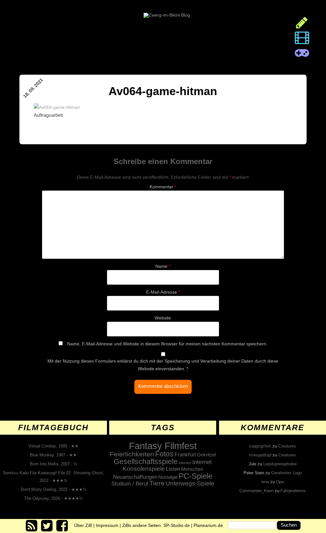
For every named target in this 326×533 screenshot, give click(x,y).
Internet (202, 462)
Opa (280, 481)
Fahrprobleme (293, 490)
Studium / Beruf (129, 483)
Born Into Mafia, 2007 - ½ (53, 464)
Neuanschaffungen (135, 477)
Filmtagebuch (53, 427)
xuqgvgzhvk (260, 446)
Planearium (208, 525)
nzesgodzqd (260, 455)
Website (163, 317)
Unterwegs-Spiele (190, 483)
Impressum (107, 525)
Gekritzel (206, 454)
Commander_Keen (256, 490)
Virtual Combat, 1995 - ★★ (53, 446)
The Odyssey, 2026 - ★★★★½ (53, 498)
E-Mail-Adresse (163, 292)
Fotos (164, 454)
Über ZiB (83, 525)
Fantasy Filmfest (163, 445)
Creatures (287, 446)
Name (162, 266)
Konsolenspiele (144, 468)
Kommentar (163, 186)
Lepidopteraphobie (280, 464)
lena (265, 481)
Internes (185, 463)
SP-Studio (176, 525)
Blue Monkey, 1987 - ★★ (53, 455)
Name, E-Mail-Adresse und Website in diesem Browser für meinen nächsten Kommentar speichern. (167, 343)
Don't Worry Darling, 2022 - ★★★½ (53, 489)
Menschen (192, 469)
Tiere (157, 483)
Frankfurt (185, 455)
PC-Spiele (195, 476)
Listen (173, 469)
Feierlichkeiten (132, 454)
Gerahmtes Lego (286, 472)
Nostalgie (168, 477)
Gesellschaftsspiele (146, 461)
